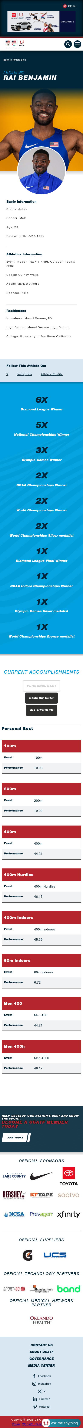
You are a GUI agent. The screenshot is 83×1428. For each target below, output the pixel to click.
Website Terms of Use (37, 1424)
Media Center (41, 1365)
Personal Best (41, 686)
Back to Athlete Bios (14, 59)
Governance (41, 1358)
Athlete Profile (52, 374)
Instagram (24, 374)
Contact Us (41, 1345)
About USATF (42, 1352)
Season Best (41, 698)
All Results (41, 710)
